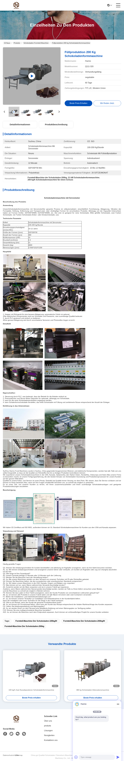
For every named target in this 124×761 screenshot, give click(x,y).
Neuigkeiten (49, 735)
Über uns (48, 721)
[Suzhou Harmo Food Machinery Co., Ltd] (16, 5)
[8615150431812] (11, 733)
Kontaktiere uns (51, 740)
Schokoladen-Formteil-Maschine (36, 43)
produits (47, 726)
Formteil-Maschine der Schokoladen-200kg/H (84, 621)
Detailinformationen (20, 124)
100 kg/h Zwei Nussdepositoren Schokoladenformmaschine (31, 690)
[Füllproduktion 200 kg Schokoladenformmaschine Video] (32, 76)
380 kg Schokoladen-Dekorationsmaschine (92, 690)
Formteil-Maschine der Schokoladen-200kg (24, 626)
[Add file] (76, 757)
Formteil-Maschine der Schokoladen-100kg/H (36, 621)
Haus (8, 43)
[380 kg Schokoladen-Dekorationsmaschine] (93, 669)
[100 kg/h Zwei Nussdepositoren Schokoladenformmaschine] (31, 669)
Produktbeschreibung (56, 124)
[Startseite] (16, 722)
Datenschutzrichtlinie (9, 755)
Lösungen (48, 731)
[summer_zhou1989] (24, 733)
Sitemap (19, 755)
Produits (17, 43)
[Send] (118, 757)
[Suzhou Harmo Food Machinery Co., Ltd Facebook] (5, 733)
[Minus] (117, 704)
